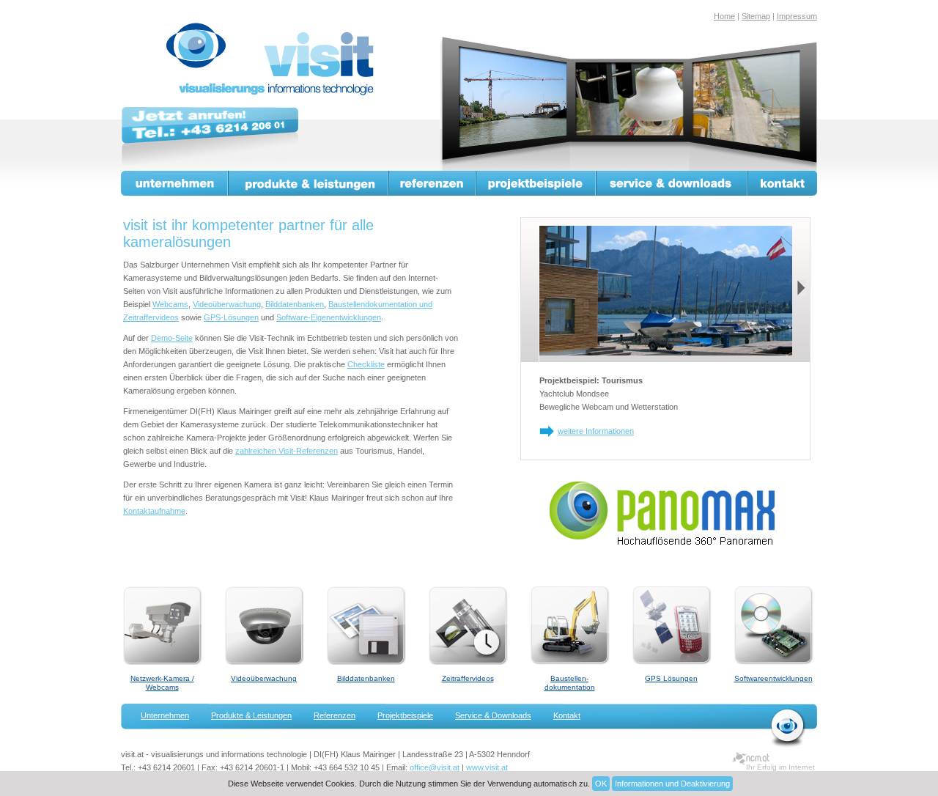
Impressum (797, 16)
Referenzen (432, 183)
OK (601, 783)
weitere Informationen (596, 431)
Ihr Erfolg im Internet (780, 767)
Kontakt (782, 183)
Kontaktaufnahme (154, 510)
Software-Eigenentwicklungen (328, 317)
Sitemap (756, 16)
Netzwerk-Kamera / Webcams (162, 682)
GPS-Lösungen (231, 317)
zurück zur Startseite (788, 728)
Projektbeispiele (536, 183)
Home (724, 16)
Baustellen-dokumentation (569, 682)
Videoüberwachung (227, 304)
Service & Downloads (672, 183)
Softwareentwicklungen (773, 678)
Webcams (170, 304)
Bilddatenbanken (294, 304)
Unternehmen (175, 183)
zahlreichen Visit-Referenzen (286, 450)
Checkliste (366, 364)
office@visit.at (434, 767)
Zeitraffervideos (468, 678)
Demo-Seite (172, 337)
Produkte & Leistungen (309, 183)
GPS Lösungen (671, 678)
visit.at (272, 59)
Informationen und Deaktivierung (672, 783)
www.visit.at (487, 767)
